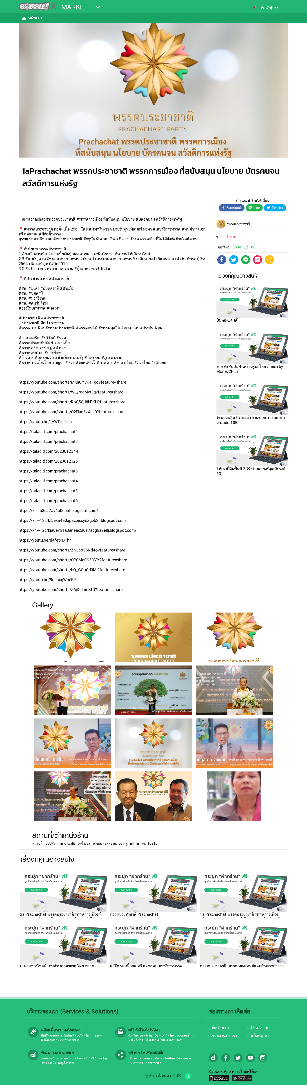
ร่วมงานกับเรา (224, 1035)
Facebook (233, 208)
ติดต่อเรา (220, 1027)
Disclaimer (261, 1027)
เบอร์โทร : (236, 247)
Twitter (276, 208)
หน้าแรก (35, 17)
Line (256, 208)
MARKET (74, 7)
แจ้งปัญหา (260, 1035)
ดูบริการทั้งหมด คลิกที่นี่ (163, 1076)
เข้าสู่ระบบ (272, 8)
